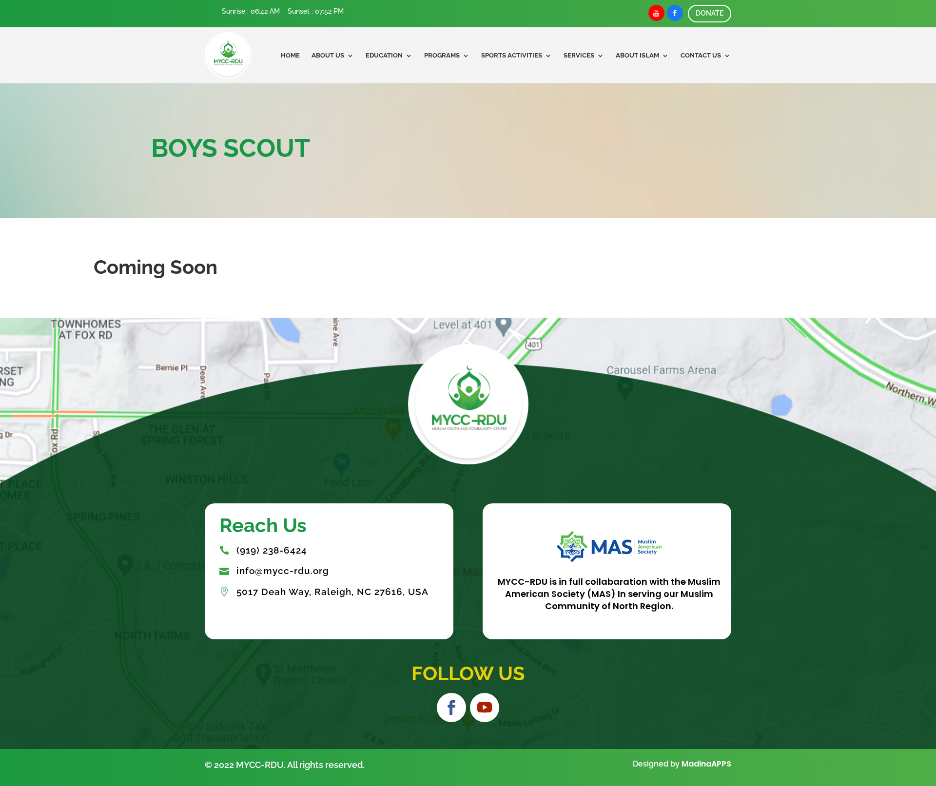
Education (384, 55)
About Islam (637, 55)
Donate (709, 13)
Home (290, 55)
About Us (328, 55)
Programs (442, 55)
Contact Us (701, 55)
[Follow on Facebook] (451, 707)
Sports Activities (511, 55)
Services (579, 55)
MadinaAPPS (706, 763)
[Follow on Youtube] (484, 707)
